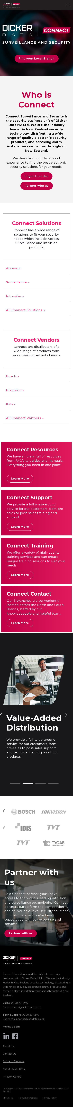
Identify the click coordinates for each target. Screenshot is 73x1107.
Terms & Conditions (28, 1097)
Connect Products (13, 1061)
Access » (13, 268)
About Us (8, 1046)
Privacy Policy (50, 1097)
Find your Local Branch (36, 58)
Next (66, 714)
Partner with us (37, 185)
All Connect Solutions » (25, 310)
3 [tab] (37, 784)
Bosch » (12, 376)
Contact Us (9, 1053)
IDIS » (11, 404)
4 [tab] (49, 784)
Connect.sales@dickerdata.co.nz (22, 1007)
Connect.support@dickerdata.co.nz (23, 1019)
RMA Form (8, 1097)
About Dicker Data (14, 1069)
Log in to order (36, 176)
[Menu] (68, 5)
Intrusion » (15, 296)
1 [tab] (11, 784)
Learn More (20, 478)
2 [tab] (24, 784)
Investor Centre (12, 1076)
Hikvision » (15, 390)
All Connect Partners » (25, 418)
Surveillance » (18, 282)
